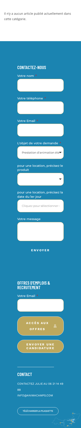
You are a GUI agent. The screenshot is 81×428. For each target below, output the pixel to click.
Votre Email (26, 121)
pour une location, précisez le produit (40, 168)
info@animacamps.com (35, 395)
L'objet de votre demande (38, 143)
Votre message (29, 219)
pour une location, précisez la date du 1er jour (40, 194)
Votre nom (26, 76)
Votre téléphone (30, 98)
